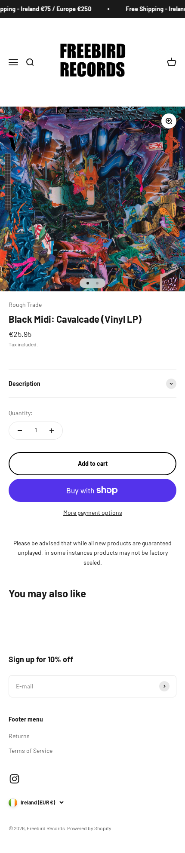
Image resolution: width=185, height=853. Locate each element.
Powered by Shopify (89, 828)
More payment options (92, 512)
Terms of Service (30, 750)
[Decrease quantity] (20, 430)
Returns (19, 736)
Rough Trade (25, 304)
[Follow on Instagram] (14, 779)
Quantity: (21, 412)
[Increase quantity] (51, 430)
